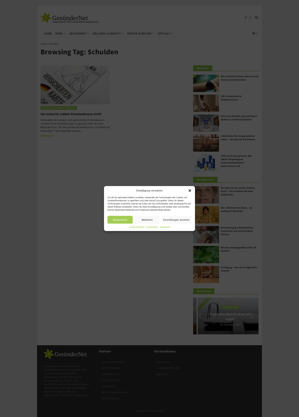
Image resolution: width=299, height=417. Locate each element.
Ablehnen (147, 219)
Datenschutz (152, 227)
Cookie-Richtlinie (137, 227)
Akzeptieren (120, 219)
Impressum (165, 227)
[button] (190, 190)
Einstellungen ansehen (176, 219)
